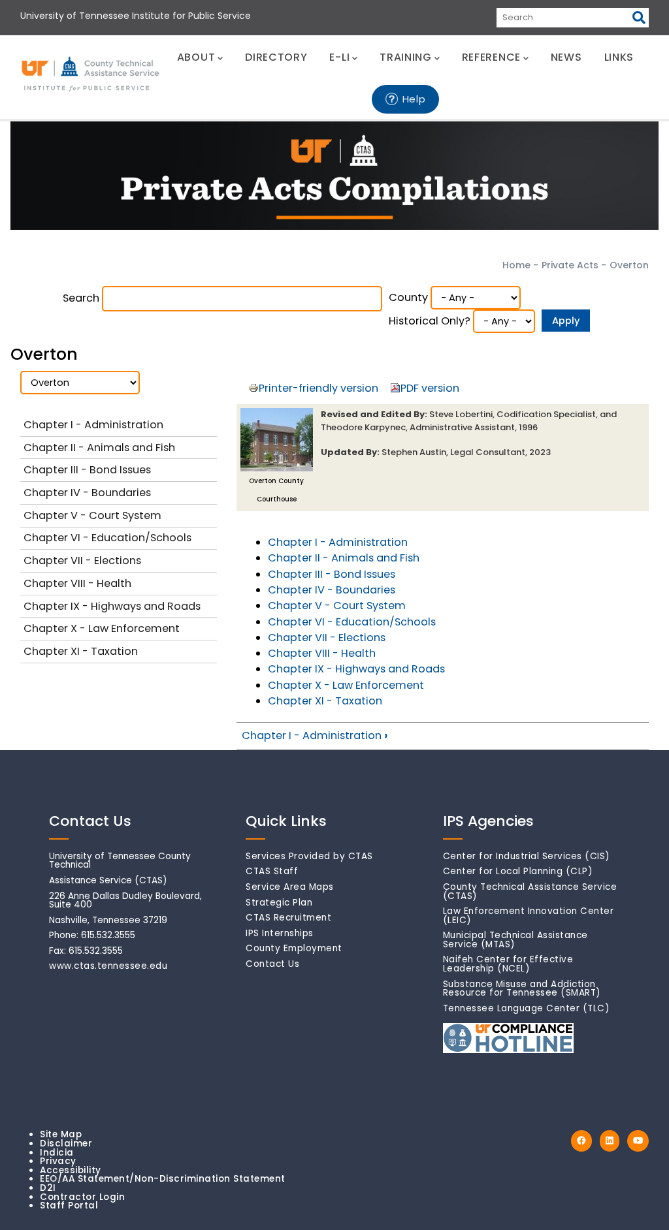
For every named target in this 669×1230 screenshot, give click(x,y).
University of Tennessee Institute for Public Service (135, 15)
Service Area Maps (290, 887)
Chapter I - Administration (338, 542)
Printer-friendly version (318, 388)
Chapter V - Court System (337, 605)
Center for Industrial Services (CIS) (526, 856)
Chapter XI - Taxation (325, 700)
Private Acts (570, 265)
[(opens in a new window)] (581, 1141)
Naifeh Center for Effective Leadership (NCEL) (508, 964)
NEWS (566, 57)
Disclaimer (66, 1143)
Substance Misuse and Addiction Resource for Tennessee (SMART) (522, 989)
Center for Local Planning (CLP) (518, 871)
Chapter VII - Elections (326, 637)
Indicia (57, 1152)
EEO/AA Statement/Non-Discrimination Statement (163, 1179)
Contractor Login (82, 1197)
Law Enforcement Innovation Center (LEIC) (528, 915)
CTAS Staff (272, 871)
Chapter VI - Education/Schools (352, 621)
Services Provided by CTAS (309, 856)
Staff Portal (69, 1205)
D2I (48, 1188)
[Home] (91, 74)
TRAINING (406, 57)
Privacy (58, 1161)
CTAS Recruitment (288, 917)
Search (81, 298)
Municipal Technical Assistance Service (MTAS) (515, 940)
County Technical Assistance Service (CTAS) (530, 891)
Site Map (61, 1134)
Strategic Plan (279, 902)
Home (516, 265)
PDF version (429, 388)
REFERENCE (491, 57)
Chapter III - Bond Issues (331, 574)
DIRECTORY (276, 57)
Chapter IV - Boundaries (331, 589)
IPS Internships (280, 933)
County (408, 297)
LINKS (619, 57)
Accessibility (70, 1170)
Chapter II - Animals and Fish (343, 557)
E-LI (339, 57)
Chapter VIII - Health (322, 653)
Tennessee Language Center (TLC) (526, 1008)
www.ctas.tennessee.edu (108, 966)
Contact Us (272, 964)
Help (414, 99)
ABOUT (196, 57)
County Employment (294, 948)
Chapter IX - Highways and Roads (356, 668)
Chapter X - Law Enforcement (346, 685)
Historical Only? (429, 320)
